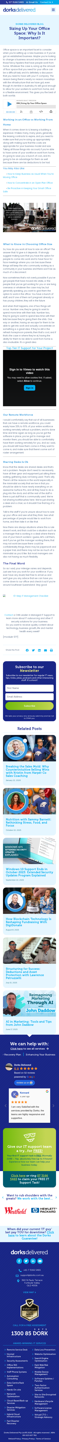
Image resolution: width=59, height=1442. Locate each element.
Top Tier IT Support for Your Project (29, 348)
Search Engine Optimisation (41, 1359)
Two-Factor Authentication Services (42, 1387)
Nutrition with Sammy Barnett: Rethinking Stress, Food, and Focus (28, 822)
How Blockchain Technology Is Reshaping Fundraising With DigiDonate (28, 922)
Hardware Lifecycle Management (44, 1402)
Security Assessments (17, 1361)
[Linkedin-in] (33, 1261)
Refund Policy (14, 1439)
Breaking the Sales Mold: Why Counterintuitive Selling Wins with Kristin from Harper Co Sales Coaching (27, 771)
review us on (23, 1082)
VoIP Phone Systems (17, 1372)
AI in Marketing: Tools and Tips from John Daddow (29, 1023)
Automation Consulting (13, 1377)
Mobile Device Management (41, 1373)
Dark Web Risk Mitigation (41, 1366)
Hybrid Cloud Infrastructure (14, 1415)
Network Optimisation (13, 1395)
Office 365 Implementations (15, 1366)
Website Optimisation (45, 1354)
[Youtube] (40, 1261)
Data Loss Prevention (45, 1350)
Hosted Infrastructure (14, 1355)
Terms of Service (43, 1439)
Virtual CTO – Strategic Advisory (43, 1416)
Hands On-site (14, 1390)
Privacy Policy (28, 1439)
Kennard (24, 1092)
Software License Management (43, 1409)
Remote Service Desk (17, 1350)
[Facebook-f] (19, 1261)
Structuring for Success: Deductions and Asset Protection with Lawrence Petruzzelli (25, 973)
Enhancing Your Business (33, 1054)
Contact (8, 615)
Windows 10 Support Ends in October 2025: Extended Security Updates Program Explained (29, 872)
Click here (18, 1175)
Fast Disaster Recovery (13, 1422)
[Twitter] (26, 1261)
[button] (27, 650)
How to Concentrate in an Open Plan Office (30, 182)
